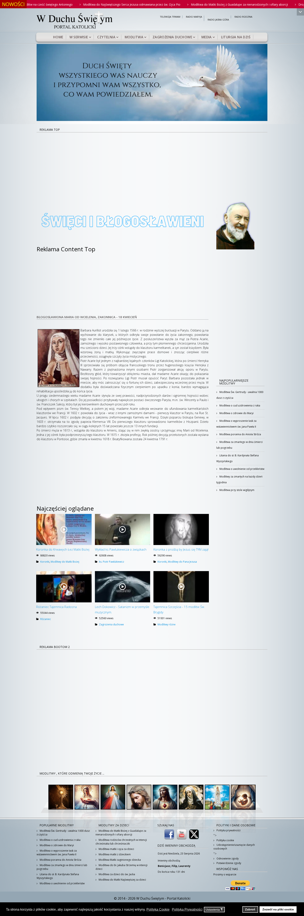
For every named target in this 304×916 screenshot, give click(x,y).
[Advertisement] (152, 164)
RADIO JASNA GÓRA (218, 19)
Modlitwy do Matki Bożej (65, 561)
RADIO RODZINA (243, 17)
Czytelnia (106, 37)
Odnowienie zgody (227, 858)
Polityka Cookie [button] (158, 909)
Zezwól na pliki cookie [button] (278, 909)
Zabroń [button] (250, 909)
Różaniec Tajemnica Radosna (56, 607)
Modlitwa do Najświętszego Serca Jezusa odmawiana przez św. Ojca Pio (102, 4)
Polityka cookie (225, 840)
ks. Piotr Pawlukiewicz (111, 561)
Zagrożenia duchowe (172, 37)
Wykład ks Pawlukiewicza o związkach (120, 549)
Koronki (44, 561)
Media (206, 37)
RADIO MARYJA (194, 17)
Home (58, 37)
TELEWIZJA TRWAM (170, 17)
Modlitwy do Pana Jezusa (182, 561)
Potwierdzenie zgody (228, 863)
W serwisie (78, 37)
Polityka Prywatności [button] (187, 909)
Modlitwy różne (167, 624)
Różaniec (45, 619)
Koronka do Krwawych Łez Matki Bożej (62, 549)
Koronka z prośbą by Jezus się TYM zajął (180, 549)
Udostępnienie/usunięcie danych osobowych (234, 846)
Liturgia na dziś (235, 37)
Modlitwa (134, 37)
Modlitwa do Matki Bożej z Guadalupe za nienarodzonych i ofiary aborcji (210, 4)
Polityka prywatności (228, 830)
